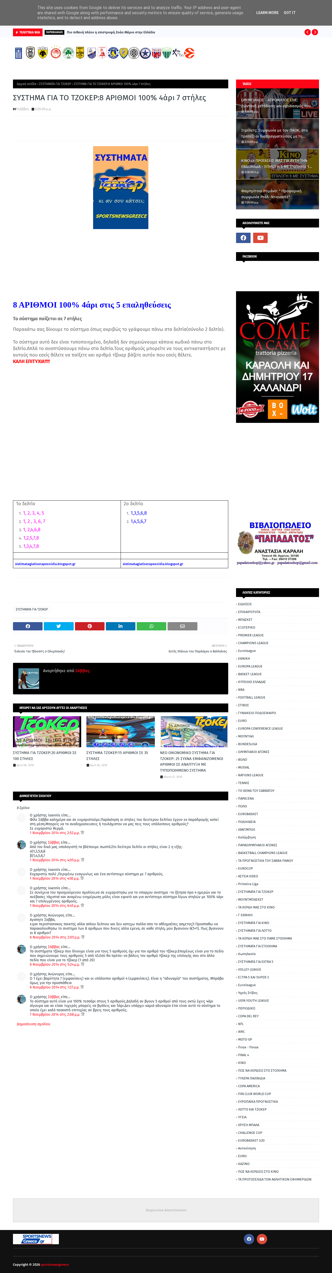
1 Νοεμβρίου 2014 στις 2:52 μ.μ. (55, 833)
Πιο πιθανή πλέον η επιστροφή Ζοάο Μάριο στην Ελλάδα (111, 32)
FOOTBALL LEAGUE (251, 697)
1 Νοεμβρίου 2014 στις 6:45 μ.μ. (55, 906)
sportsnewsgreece (55, 1265)
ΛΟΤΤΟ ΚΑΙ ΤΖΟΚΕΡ (252, 1109)
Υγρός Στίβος (248, 993)
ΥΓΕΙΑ (242, 1117)
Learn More (267, 13)
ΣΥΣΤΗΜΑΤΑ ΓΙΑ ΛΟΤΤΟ (255, 931)
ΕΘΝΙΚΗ (244, 658)
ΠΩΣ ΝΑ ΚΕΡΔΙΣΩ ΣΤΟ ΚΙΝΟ (258, 1172)
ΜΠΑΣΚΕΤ (245, 620)
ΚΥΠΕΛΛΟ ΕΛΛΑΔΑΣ (252, 682)
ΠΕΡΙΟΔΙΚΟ (246, 1008)
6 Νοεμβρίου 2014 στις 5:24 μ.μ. (55, 964)
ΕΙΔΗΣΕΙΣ (245, 604)
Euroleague (247, 651)
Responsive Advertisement (166, 1210)
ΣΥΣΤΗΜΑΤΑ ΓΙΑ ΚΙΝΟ (253, 923)
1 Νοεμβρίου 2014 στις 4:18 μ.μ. (55, 878)
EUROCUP (245, 868)
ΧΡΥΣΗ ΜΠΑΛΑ (248, 1125)
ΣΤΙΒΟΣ (243, 705)
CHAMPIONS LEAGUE (253, 643)
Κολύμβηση (247, 837)
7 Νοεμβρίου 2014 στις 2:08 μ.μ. (55, 1014)
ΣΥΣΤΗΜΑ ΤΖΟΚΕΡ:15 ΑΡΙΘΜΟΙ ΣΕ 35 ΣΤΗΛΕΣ (117, 755)
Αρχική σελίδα (26, 84)
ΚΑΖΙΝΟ (244, 1164)
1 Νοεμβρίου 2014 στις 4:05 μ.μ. (55, 860)
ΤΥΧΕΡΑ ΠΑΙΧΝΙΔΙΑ (251, 1078)
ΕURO (242, 1156)
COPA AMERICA (249, 1086)
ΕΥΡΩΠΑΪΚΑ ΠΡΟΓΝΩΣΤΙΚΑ (258, 1102)
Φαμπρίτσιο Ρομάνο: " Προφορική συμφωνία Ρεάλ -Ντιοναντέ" (271, 194)
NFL (241, 1024)
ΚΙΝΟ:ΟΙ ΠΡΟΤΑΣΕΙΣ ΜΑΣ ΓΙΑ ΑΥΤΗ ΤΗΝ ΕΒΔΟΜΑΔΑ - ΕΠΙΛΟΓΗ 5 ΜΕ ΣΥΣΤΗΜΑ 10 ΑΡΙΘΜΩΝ (276, 163)
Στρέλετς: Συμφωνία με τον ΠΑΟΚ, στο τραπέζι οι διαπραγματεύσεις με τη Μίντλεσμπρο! (274, 133)
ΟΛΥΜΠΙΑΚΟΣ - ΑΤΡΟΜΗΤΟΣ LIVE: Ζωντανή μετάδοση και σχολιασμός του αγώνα (276, 103)
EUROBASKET (248, 814)
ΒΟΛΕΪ (242, 760)
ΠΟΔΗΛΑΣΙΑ (246, 822)
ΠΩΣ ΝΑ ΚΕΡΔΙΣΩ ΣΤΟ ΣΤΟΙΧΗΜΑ (262, 1070)
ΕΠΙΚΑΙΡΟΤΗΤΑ (249, 612)
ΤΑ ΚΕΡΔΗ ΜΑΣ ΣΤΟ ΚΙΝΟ (256, 907)
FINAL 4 (243, 1055)
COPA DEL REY (248, 1016)
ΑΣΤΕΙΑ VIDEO (248, 876)
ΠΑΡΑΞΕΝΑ (246, 798)
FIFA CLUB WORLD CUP (254, 1094)
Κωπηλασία (247, 954)
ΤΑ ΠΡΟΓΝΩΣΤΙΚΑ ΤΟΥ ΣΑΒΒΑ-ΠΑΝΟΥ (265, 861)
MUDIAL (244, 767)
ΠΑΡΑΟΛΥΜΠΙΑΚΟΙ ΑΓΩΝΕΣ (257, 845)
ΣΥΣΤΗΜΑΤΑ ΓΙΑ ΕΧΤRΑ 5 (255, 962)
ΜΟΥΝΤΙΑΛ (246, 736)
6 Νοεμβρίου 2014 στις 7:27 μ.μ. (55, 987)
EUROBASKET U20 (251, 1140)
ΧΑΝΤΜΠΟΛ (246, 829)
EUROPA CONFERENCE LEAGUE (260, 728)
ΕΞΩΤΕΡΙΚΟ (246, 627)
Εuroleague (247, 985)
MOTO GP (245, 1039)
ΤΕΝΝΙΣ (243, 783)
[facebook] (243, 238)
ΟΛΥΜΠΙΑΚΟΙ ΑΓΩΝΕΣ (253, 752)
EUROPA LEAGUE (250, 666)
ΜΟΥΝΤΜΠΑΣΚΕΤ (250, 899)
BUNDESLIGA (247, 744)
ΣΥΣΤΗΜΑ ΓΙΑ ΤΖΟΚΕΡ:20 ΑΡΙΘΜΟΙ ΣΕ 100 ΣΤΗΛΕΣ (45, 755)
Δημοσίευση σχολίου (33, 1024)
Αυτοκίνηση (247, 1148)
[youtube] (260, 238)
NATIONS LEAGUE (251, 775)
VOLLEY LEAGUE (249, 969)
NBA (241, 690)
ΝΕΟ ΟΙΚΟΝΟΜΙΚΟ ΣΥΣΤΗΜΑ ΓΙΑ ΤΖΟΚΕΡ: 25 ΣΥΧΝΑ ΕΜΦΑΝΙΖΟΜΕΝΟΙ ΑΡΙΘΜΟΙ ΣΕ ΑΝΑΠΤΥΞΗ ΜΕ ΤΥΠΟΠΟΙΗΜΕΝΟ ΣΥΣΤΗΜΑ (191, 761)
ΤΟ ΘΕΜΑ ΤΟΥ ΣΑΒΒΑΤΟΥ (256, 791)
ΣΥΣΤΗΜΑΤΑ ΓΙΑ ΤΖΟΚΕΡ (55, 84)
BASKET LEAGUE (250, 674)
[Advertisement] (120, 429)
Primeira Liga (248, 884)
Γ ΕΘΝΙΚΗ (245, 915)
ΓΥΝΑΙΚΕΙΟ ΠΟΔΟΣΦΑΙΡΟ (257, 713)
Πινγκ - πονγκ (248, 1047)
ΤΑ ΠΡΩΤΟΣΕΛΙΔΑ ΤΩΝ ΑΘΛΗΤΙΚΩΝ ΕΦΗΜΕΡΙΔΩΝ (275, 1179)
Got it (290, 13)
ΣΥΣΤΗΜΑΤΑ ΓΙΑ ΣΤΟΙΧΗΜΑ (257, 946)
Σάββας (23, 109)
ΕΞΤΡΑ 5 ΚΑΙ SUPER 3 (253, 977)
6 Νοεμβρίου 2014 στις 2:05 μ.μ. (55, 937)
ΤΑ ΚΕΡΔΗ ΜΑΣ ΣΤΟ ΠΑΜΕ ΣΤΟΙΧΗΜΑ (265, 938)
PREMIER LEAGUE (251, 635)
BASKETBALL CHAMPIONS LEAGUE (263, 853)
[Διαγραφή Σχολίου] (82, 833)
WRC (241, 1032)
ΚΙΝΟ (242, 1063)
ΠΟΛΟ (242, 806)
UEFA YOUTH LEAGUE (253, 1000)
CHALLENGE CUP (250, 1133)
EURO (242, 721)
